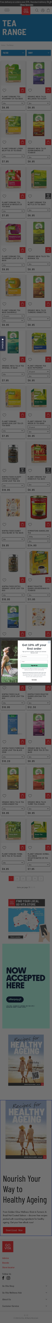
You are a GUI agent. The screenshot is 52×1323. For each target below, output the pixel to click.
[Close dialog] (49, 642)
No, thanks (34, 680)
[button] (2, 343)
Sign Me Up (34, 666)
